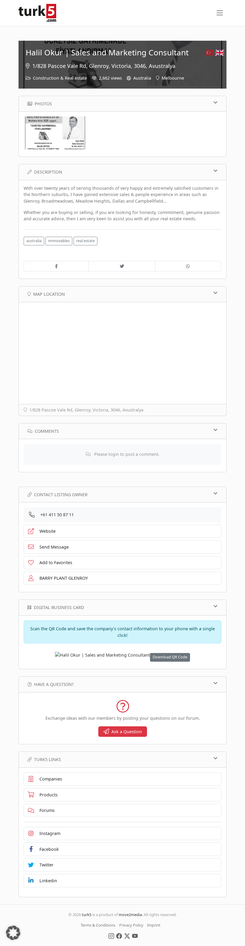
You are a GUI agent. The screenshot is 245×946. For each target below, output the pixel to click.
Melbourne (173, 78)
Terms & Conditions (98, 925)
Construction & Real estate (60, 78)
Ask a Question (126, 731)
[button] (13, 933)
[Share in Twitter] (121, 266)
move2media (130, 914)
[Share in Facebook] (56, 266)
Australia (142, 78)
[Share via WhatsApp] (188, 266)
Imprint (153, 925)
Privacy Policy (131, 925)
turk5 (86, 914)
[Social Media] (111, 935)
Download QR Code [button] (170, 657)
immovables (59, 240)
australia (34, 240)
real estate (85, 240)
